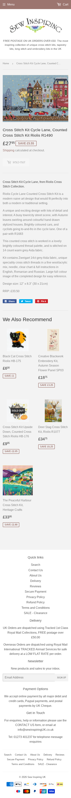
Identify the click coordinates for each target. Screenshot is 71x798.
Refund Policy (35, 602)
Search (35, 564)
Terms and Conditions (35, 607)
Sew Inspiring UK (36, 777)
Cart (65, 4)
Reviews (35, 586)
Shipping (8, 150)
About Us (35, 575)
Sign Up (61, 677)
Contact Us (35, 570)
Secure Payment (35, 591)
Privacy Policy (35, 597)
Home (6, 63)
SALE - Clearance (35, 613)
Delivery (35, 580)
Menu (11, 4)
